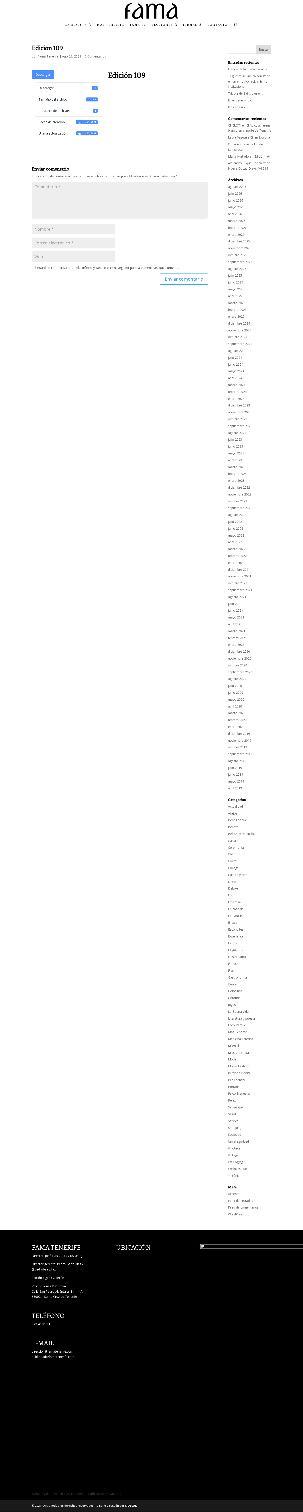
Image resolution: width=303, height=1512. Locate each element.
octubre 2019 (237, 747)
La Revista (76, 24)
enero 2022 (236, 563)
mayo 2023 (236, 453)
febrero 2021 (237, 638)
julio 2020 (235, 686)
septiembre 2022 (240, 508)
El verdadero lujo (240, 100)
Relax (232, 1100)
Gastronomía (237, 977)
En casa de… (237, 909)
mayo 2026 (236, 207)
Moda (232, 1059)
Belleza (233, 827)
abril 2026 (235, 214)
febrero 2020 (237, 720)
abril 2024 (235, 378)
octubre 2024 (237, 337)
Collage (233, 868)
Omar (232, 144)
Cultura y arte (237, 875)
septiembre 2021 (240, 590)
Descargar (42, 74)
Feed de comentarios (243, 1207)
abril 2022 (235, 542)
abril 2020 (235, 706)
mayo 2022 (236, 535)
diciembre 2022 (239, 487)
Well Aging (235, 1162)
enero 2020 (236, 727)
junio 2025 (235, 282)
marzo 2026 (236, 221)
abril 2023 (235, 460)
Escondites (236, 929)
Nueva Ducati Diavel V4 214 (248, 168)
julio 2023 (235, 439)
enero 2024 (236, 398)
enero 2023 (236, 480)
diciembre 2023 (239, 405)
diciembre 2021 (239, 569)
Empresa (234, 902)
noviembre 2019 (239, 740)
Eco (230, 895)
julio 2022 (235, 521)
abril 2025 (235, 296)
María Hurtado (238, 156)
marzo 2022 (236, 549)
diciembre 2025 (239, 241)
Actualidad (235, 806)
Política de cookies (68, 1494)
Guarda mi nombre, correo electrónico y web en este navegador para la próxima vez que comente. (108, 268)
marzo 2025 (236, 303)
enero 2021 (236, 644)
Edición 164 (262, 156)
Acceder (234, 1194)
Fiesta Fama (237, 957)
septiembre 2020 (240, 672)
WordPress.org (238, 1214)
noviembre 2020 (239, 658)
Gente (232, 984)
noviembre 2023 (239, 412)
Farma (232, 943)
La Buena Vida (238, 1011)
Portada (234, 1087)
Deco (232, 882)
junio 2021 (235, 610)
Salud (232, 1114)
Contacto (217, 24)
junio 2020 (235, 692)
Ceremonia (236, 847)
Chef (231, 854)
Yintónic (233, 1175)
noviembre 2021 (239, 576)
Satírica (233, 1121)
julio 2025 (235, 275)
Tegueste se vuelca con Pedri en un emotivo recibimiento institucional (249, 81)
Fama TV (138, 24)
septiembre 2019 (240, 754)
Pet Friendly (236, 1080)
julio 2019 (235, 768)
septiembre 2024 (240, 344)
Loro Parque (237, 1025)
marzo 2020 (236, 713)
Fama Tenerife (48, 56)
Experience (236, 936)
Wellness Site (237, 1169)
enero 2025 (236, 316)
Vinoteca (234, 1148)
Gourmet (234, 998)
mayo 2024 (236, 371)
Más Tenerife (110, 24)
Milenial (233, 1046)
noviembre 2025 (239, 248)
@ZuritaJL (77, 1256)
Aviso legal (40, 1494)
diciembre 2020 (239, 651)
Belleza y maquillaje (242, 834)
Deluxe (233, 888)
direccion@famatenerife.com (52, 1351)
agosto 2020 (237, 679)
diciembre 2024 (239, 323)
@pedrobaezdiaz (44, 1269)
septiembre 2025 (240, 262)
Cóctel (232, 861)
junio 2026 (235, 200)
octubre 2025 (237, 255)
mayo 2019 (236, 781)
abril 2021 (235, 624)
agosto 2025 (237, 269)
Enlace (232, 922)
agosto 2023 (237, 433)
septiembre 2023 (240, 426)
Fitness (233, 963)
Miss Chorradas (239, 1052)
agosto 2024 (237, 351)
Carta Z (233, 840)
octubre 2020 (237, 665)
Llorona (264, 137)
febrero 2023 (237, 474)
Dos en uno (236, 107)
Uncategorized (238, 1141)
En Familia (235, 916)
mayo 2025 (236, 289)
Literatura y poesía (241, 1018)
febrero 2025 (237, 309)
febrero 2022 (237, 556)
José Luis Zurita (56, 1256)
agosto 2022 (237, 515)
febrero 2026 (237, 228)
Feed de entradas (240, 1201)
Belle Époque (237, 820)
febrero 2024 (237, 392)
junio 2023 (235, 446)
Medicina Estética (240, 1039)
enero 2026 (236, 234)
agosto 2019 (237, 761)
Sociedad (234, 1134)
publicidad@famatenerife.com (53, 1357)
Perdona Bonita (239, 1073)
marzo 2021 (236, 631)
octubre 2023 (237, 419)
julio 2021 (235, 604)
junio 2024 (235, 364)
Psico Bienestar (239, 1093)
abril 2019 (235, 788)
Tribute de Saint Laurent (245, 93)
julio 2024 (235, 357)
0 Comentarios (95, 56)
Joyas (232, 1005)
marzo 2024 (236, 385)
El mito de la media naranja (247, 69)
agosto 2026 (237, 186)
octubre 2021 (237, 583)
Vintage (233, 1155)
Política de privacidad (105, 1494)
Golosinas (235, 991)
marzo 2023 (236, 467)
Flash (232, 970)
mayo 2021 (236, 617)
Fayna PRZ (236, 950)
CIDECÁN (131, 1506)
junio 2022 (235, 528)
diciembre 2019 (239, 733)
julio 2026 (235, 193)
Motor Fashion (238, 1066)
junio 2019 (235, 774)
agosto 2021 (237, 597)
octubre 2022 (237, 501)
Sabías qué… (237, 1107)
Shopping (234, 1128)
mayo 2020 (236, 699)
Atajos (232, 813)
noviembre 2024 (239, 330)
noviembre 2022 (239, 494)
